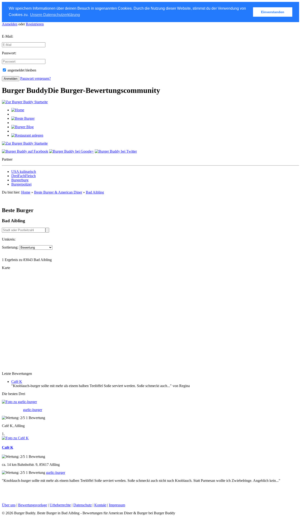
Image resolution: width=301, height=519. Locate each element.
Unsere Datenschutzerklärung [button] (55, 15)
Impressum (117, 505)
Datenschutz (82, 505)
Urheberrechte (60, 505)
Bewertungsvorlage (32, 505)
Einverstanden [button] (272, 12)
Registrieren (35, 24)
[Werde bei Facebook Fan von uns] (25, 151)
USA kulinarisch (23, 172)
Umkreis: (9, 239)
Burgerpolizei (21, 184)
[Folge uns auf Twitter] (116, 151)
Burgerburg (19, 180)
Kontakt (100, 505)
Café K (16, 382)
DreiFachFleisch (23, 176)
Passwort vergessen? (35, 78)
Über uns (9, 505)
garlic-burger (32, 410)
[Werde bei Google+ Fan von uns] (71, 151)
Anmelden (9, 24)
